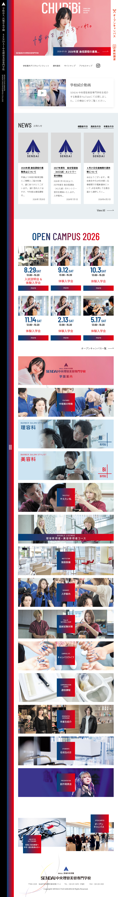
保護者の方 (83, 126)
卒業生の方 (109, 126)
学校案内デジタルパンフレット (36, 65)
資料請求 (56, 65)
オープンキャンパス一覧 (93, 348)
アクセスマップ (85, 65)
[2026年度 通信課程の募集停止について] (33, 148)
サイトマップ (69, 65)
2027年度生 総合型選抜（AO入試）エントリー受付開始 (66, 171)
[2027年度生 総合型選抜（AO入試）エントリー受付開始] (66, 148)
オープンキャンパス (114, 25)
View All (101, 210)
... (24, 195)
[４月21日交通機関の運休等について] (99, 148)
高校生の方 (96, 126)
